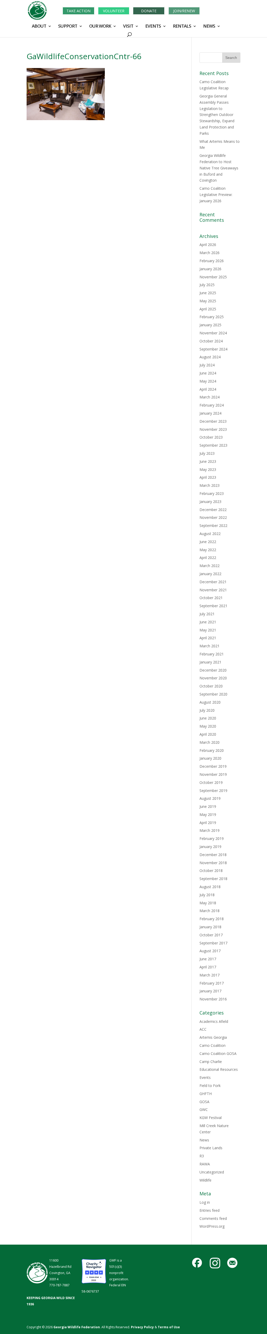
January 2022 (210, 573)
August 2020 (210, 702)
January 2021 (210, 662)
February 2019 (211, 838)
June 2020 (207, 718)
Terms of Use (169, 1327)
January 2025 (210, 324)
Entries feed (209, 1210)
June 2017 (207, 958)
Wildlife (205, 1180)
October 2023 (211, 437)
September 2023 (213, 445)
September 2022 (213, 525)
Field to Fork (210, 1085)
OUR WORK (100, 26)
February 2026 (211, 260)
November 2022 (213, 517)
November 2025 (213, 276)
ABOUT (39, 26)
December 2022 (213, 509)
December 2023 (213, 421)
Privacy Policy (142, 1327)
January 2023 (210, 501)
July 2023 (207, 453)
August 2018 (210, 886)
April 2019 (207, 822)
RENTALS (182, 26)
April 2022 (207, 557)
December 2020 (213, 670)
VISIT (128, 26)
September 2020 (213, 694)
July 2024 (207, 364)
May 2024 (207, 381)
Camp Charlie (210, 1061)
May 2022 (207, 549)
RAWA (204, 1163)
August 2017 (210, 950)
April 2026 (207, 244)
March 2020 (209, 742)
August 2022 (210, 533)
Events (205, 1077)
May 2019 (207, 814)
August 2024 (210, 356)
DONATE (149, 10)
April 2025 (207, 308)
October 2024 (211, 341)
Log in (204, 1202)
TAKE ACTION (78, 10)
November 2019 (213, 774)
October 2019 (211, 782)
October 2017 (211, 934)
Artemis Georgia (213, 1037)
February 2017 (211, 983)
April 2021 (207, 637)
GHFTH (205, 1093)
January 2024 (210, 413)
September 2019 (213, 790)
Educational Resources (218, 1069)
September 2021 (213, 605)
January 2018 (210, 926)
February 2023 (211, 493)
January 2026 (210, 268)
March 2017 (209, 975)
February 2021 (211, 653)
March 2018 (209, 910)
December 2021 (213, 581)
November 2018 (213, 862)
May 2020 (207, 726)
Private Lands (210, 1147)
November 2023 (213, 429)
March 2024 (209, 397)
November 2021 (213, 589)
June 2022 (207, 541)
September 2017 (213, 942)
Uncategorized (211, 1172)
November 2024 (213, 332)
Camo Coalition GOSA (217, 1053)
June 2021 (207, 621)
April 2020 (207, 734)
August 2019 (210, 798)
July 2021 (207, 613)
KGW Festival (210, 1117)
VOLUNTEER (113, 10)
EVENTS (153, 26)
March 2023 (209, 485)
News (204, 1140)
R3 (201, 1155)
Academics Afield (213, 1021)
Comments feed (213, 1218)
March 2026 (209, 252)
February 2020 (211, 750)
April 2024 (207, 389)
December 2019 (213, 766)
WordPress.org (211, 1226)
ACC (203, 1029)
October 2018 (211, 870)
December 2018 (213, 854)
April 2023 (207, 477)
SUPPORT (67, 26)
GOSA (204, 1101)
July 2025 (207, 284)
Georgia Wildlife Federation (76, 1327)
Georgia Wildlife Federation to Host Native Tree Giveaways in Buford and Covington (218, 168)
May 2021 (207, 630)
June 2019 (207, 806)
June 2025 (207, 292)
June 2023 (207, 461)
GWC (203, 1109)
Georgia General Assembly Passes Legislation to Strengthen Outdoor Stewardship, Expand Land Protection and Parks (216, 115)
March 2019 (209, 830)
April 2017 (207, 966)
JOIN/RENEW (184, 10)
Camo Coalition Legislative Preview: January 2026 (215, 194)
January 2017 (210, 990)
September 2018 (213, 878)
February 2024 (211, 405)
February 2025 (211, 316)
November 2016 (213, 999)
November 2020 (213, 677)
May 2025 (207, 300)
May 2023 (207, 469)
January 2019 (210, 846)
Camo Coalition (212, 1045)
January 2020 (210, 758)
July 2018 (207, 894)
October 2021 (211, 597)
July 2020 (207, 710)
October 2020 (211, 686)
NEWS (209, 26)
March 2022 (209, 565)
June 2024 (207, 373)
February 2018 (211, 918)
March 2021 (209, 645)
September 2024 (213, 349)
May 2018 (207, 902)
